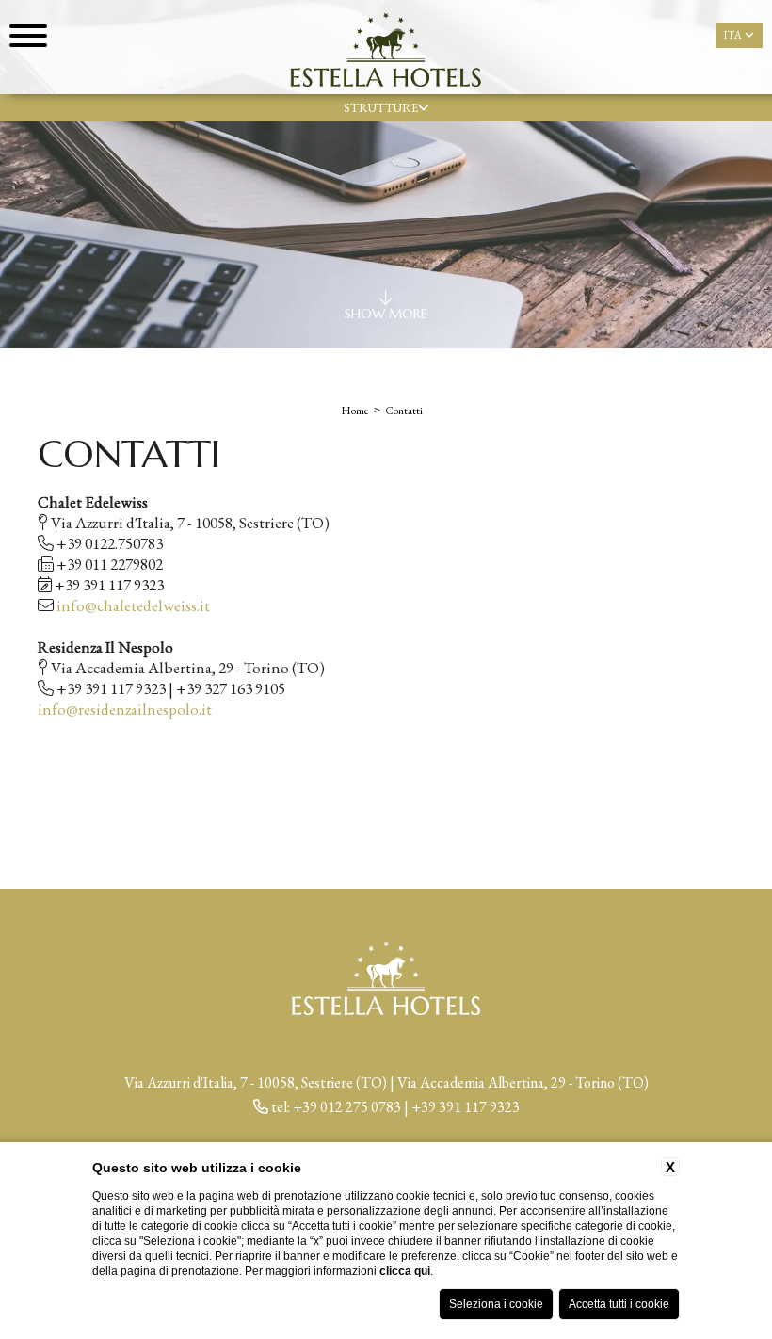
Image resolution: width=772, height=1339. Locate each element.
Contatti (404, 410)
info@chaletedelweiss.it (133, 605)
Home (355, 410)
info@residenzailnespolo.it (125, 709)
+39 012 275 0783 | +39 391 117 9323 (406, 1107)
